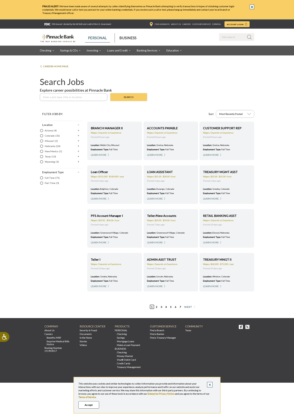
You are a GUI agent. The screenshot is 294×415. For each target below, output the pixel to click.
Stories (83, 341)
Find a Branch (162, 24)
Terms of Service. (87, 397)
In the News (86, 337)
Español (216, 24)
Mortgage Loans (125, 341)
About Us (176, 24)
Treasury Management (129, 367)
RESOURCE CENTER (92, 326)
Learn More (98, 154)
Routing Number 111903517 (53, 349)
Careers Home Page (55, 66)
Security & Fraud (88, 330)
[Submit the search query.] (128, 97)
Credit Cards (123, 363)
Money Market (125, 356)
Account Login (235, 24)
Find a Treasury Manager (163, 337)
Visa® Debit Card (126, 359)
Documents (86, 333)
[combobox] (232, 37)
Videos (83, 344)
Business (127, 38)
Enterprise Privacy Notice (161, 393)
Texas (188, 330)
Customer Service (201, 24)
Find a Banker (157, 333)
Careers (186, 24)
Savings (121, 337)
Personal (97, 38)
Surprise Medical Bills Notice (58, 343)
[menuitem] (97, 38)
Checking (122, 333)
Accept (89, 404)
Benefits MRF (54, 337)
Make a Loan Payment (128, 344)
